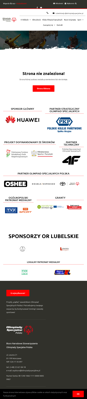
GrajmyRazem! (22, 3)
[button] (75, 3)
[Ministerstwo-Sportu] (42, 151)
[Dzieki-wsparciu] (74, 206)
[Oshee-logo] (15, 181)
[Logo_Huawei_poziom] (22, 115)
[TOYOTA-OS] (69, 183)
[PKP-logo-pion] (64, 117)
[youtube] (41, 7)
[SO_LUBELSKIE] (9, 17)
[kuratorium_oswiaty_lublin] (22, 247)
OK (78, 394)
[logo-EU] (50, 206)
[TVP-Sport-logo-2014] (25, 208)
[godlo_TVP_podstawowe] (11, 208)
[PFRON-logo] (17, 150)
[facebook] (37, 7)
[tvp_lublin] (24, 270)
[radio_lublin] (62, 271)
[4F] (71, 155)
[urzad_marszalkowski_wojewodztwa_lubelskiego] (64, 247)
